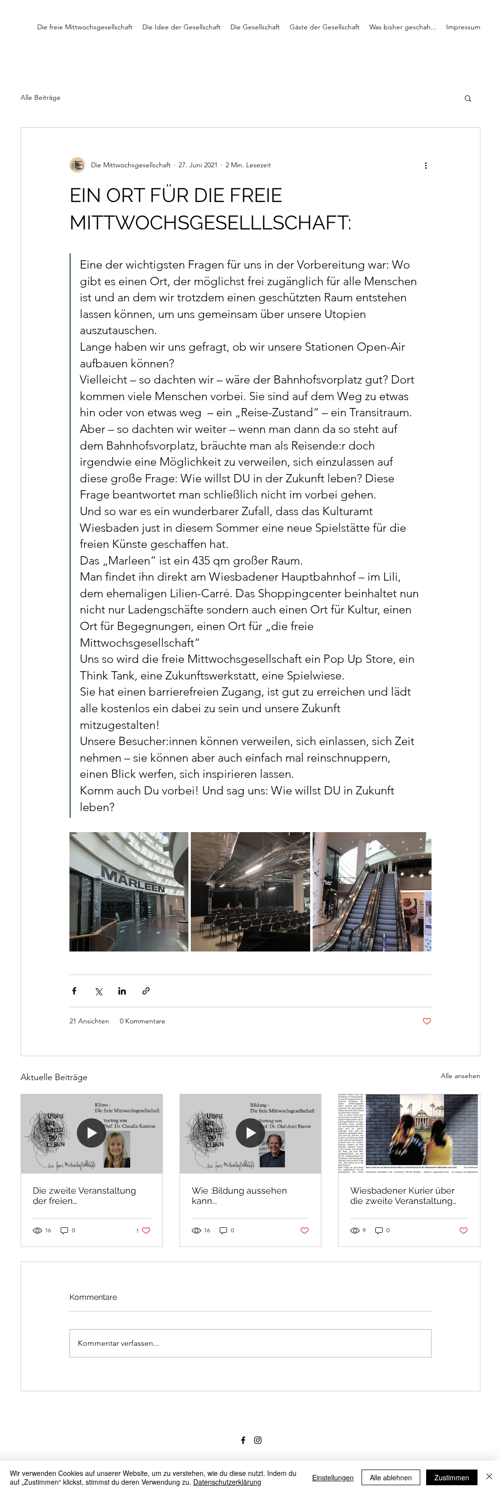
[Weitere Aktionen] (426, 165)
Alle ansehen (460, 1075)
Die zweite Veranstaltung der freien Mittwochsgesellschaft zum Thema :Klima (90, 1195)
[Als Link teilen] (146, 991)
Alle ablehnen (391, 1477)
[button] (468, 98)
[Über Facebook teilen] (74, 991)
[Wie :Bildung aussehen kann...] (250, 1134)
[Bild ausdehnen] (128, 891)
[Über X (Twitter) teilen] (98, 991)
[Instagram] (258, 1440)
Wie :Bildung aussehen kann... (239, 1195)
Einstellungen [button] (333, 1477)
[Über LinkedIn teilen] (122, 991)
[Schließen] (489, 1477)
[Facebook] (243, 1440)
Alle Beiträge (41, 97)
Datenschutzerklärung (227, 1482)
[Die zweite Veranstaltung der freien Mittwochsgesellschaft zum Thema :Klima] (91, 1134)
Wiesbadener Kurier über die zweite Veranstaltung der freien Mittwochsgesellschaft (402, 1195)
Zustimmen (451, 1477)
